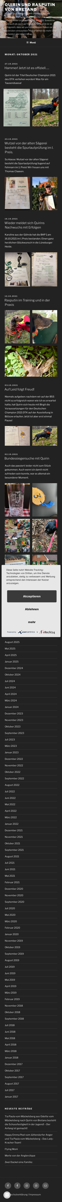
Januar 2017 (11, 1096)
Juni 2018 (10, 1031)
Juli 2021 (9, 862)
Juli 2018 (10, 1025)
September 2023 (14, 733)
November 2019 (14, 940)
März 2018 (11, 1051)
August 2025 (12, 642)
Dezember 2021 (14, 830)
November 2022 (14, 765)
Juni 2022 (10, 798)
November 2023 (14, 720)
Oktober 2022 (12, 772)
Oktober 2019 (12, 947)
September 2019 (14, 953)
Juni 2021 (10, 869)
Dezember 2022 (14, 759)
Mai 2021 (10, 875)
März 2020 (11, 921)
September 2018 (14, 1018)
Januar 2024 (12, 707)
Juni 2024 (10, 687)
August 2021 (12, 856)
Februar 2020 (12, 927)
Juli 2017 (9, 1090)
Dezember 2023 (14, 713)
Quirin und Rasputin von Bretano (30, 7)
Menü (33, 42)
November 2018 (14, 1005)
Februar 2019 (12, 999)
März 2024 (11, 700)
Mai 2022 (10, 804)
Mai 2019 (10, 979)
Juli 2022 (10, 791)
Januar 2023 (12, 752)
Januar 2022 (11, 824)
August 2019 (12, 960)
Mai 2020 (10, 914)
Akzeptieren (32, 596)
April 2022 (11, 810)
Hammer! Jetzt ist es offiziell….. (26, 68)
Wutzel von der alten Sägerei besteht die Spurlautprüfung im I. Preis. (28, 147)
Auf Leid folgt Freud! (19, 389)
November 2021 (14, 837)
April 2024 (11, 694)
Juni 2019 (10, 973)
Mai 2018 (10, 1038)
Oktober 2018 (12, 1012)
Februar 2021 (12, 882)
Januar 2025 (12, 661)
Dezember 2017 (14, 1064)
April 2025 (11, 655)
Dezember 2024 (14, 668)
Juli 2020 (10, 908)
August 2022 (12, 785)
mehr (32, 622)
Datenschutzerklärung (16, 1194)
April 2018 (10, 1044)
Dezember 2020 (14, 888)
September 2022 (14, 778)
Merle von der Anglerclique (20, 1155)
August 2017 (12, 1083)
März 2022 (11, 817)
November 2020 (14, 895)
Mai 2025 (10, 648)
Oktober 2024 (13, 674)
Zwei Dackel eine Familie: (19, 1162)
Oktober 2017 (12, 1070)
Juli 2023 (10, 739)
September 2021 (14, 850)
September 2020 (14, 901)
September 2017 (14, 1077)
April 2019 (10, 986)
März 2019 (11, 992)
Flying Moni (11, 1149)
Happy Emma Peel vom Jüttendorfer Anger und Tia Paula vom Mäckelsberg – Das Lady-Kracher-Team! (29, 1138)
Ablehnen (32, 609)
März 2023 (11, 746)
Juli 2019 (10, 966)
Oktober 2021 (12, 843)
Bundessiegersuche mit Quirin (26, 458)
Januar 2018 (11, 1057)
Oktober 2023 (13, 726)
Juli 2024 (10, 681)
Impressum (35, 1194)
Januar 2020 (12, 934)
